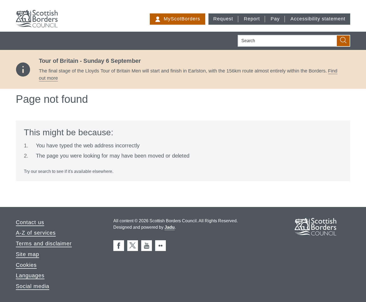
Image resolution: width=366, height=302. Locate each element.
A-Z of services (36, 233)
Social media (32, 286)
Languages (30, 275)
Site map (27, 254)
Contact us (30, 222)
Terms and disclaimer (44, 243)
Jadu (170, 227)
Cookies (26, 265)
